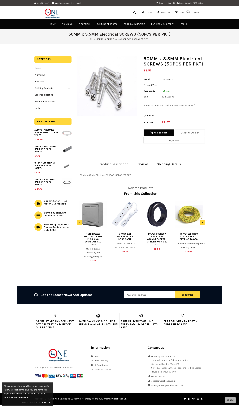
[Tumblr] (201, 398)
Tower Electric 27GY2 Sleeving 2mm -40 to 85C (189, 236)
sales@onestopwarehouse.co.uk (68, 3)
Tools (37, 108)
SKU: (146, 96)
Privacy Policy (101, 360)
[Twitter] (185, 398)
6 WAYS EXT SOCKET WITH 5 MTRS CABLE (125, 236)
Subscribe (187, 295)
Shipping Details (169, 164)
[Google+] (193, 398)
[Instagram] (198, 398)
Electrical (39, 81)
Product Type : (151, 85)
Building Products (44, 88)
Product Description (113, 164)
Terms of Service (102, 369)
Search (97, 356)
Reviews (143, 164)
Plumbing (40, 75)
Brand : (147, 79)
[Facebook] (189, 398)
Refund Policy (101, 365)
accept (45, 402)
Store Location (164, 3)
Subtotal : (149, 122)
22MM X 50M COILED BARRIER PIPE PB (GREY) (45, 182)
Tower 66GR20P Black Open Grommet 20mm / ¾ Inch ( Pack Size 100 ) (157, 239)
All (91, 39)
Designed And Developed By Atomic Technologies (69, 398)
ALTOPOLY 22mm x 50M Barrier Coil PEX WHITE (46, 132)
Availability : (150, 91)
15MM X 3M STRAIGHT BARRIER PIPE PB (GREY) (45, 165)
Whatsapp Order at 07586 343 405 (190, 3)
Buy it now (174, 140)
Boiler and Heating (44, 94)
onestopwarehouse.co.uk (163, 381)
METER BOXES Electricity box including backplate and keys (93, 239)
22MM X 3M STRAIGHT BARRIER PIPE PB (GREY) (46, 149)
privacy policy (29, 402)
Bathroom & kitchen (45, 101)
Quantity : (149, 115)
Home (38, 68)
